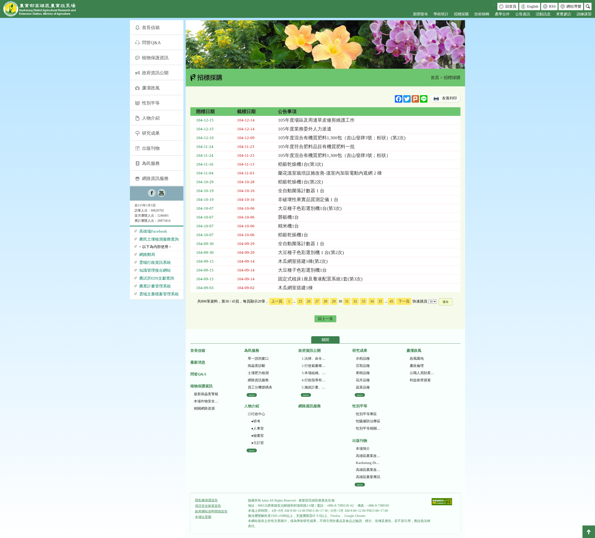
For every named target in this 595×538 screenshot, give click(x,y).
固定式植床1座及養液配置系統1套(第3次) (320, 278)
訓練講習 (584, 14)
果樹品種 (363, 373)
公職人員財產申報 (422, 373)
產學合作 (502, 14)
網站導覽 (573, 6)
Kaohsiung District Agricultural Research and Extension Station (368, 463)
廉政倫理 (417, 366)
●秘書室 (256, 435)
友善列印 (449, 98)
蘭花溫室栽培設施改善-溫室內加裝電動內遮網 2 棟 (330, 173)
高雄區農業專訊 (368, 477)
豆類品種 (363, 366)
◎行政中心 (256, 414)
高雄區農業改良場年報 (368, 470)
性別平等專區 (366, 414)
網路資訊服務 (155, 178)
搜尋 (588, 6)
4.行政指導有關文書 (314, 380)
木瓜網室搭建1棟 (295, 287)
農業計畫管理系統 (155, 286)
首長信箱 (151, 27)
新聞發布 (420, 14)
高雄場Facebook (153, 231)
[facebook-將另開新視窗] (152, 193)
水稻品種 (363, 358)
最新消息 (197, 362)
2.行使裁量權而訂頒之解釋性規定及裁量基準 (314, 366)
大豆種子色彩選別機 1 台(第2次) (311, 252)
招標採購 (461, 14)
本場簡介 (363, 448)
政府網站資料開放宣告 (211, 511)
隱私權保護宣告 (206, 500)
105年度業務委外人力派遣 (304, 128)
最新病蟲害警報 (206, 394)
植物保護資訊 (155, 57)
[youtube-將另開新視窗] (161, 193)
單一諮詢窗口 (258, 358)
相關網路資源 (204, 408)
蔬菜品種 (363, 387)
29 (334, 301)
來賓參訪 (563, 14)
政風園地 (417, 358)
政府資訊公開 (155, 72)
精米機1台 (288, 225)
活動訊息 (543, 14)
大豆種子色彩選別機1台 (302, 270)
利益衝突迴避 (420, 380)
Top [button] (588, 531)
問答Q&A (151, 42)
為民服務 (151, 163)
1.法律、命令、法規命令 (314, 358)
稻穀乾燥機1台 (293, 234)
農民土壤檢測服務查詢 (159, 239)
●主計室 (256, 443)
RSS (552, 6)
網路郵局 (147, 254)
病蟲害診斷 (256, 366)
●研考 (254, 421)
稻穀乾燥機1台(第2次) (300, 181)
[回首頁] (43, 10)
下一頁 (404, 301)
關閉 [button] (325, 340)
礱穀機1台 (288, 217)
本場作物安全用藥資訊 (206, 401)
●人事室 (256, 428)
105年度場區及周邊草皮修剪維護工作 (316, 120)
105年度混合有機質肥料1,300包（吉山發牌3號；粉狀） (334, 155)
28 (325, 301)
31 (347, 301)
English (532, 6)
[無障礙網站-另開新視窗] (442, 502)
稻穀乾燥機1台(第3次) (300, 164)
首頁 (435, 77)
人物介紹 (151, 118)
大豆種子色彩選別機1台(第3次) (310, 208)
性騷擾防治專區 (368, 421)
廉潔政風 (151, 87)
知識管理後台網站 (155, 270)
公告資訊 (522, 14)
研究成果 (151, 133)
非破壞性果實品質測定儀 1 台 (308, 199)
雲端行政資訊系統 (155, 262)
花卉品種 (363, 380)
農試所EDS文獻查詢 (156, 278)
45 (391, 301)
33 (363, 301)
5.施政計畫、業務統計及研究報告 (314, 387)
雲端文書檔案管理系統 (159, 294)
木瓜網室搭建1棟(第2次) (303, 261)
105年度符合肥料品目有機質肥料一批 (316, 146)
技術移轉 (481, 14)
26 (309, 301)
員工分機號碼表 (260, 387)
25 (300, 301)
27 (317, 301)
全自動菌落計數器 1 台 (301, 190)
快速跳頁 (420, 301)
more (252, 395)
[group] (325, 44)
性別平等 (151, 103)
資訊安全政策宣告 (208, 506)
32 (355, 301)
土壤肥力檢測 (258, 373)
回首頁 (510, 6)
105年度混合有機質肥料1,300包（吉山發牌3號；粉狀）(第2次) (342, 137)
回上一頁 (325, 319)
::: (494, 4)
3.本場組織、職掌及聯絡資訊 (314, 373)
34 (372, 301)
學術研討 (440, 14)
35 (380, 301)
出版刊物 (151, 148)
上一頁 (276, 301)
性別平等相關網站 (368, 428)
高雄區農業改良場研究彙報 (368, 456)
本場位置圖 (203, 517)
